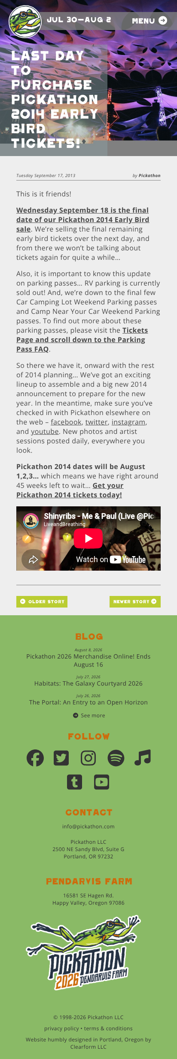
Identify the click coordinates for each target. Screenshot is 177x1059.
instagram (129, 422)
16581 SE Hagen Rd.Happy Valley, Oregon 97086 (88, 899)
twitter (96, 422)
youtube (45, 431)
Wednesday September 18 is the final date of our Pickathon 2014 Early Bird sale (83, 219)
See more (93, 715)
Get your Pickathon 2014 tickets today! (70, 490)
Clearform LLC (88, 1046)
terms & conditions (108, 1028)
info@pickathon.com (88, 826)
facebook (66, 422)
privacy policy (61, 1028)
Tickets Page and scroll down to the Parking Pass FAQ (82, 339)
